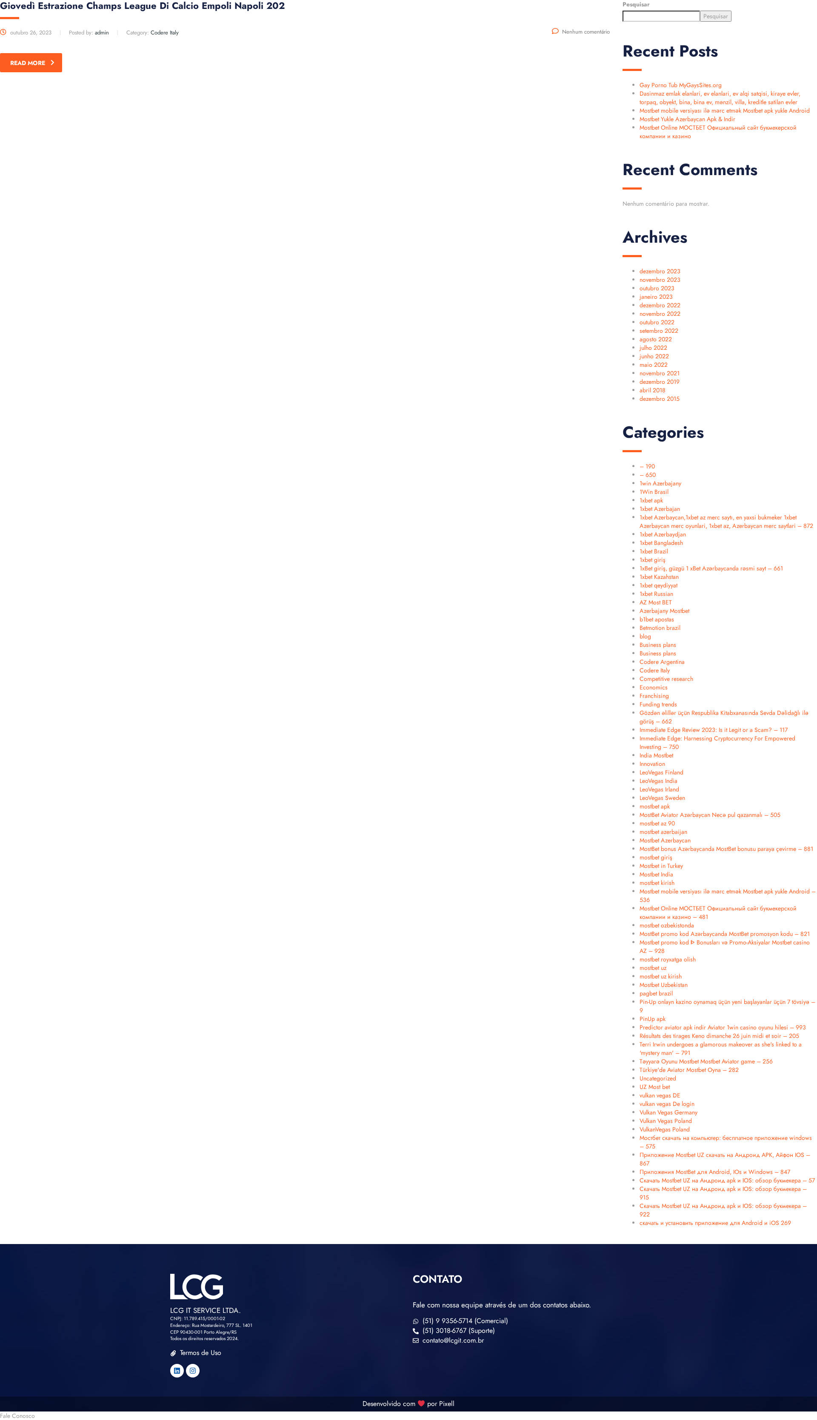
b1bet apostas (657, 619)
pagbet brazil (656, 993)
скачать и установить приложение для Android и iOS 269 (715, 1223)
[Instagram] (193, 1370)
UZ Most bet (655, 1087)
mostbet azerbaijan (663, 832)
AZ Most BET (656, 602)
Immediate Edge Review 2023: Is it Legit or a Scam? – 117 (714, 730)
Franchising (654, 696)
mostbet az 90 (657, 823)
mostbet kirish (657, 883)
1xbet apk (651, 500)
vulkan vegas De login (667, 1104)
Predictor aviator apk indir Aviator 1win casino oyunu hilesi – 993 (723, 1027)
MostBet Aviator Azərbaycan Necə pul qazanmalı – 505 (710, 815)
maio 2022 (654, 364)
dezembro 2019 (660, 381)
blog (645, 636)
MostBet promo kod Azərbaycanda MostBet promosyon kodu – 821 (725, 934)
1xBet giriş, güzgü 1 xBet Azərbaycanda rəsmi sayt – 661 (711, 568)
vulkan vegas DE (660, 1095)
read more (27, 63)
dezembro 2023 (660, 271)
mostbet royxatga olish (668, 959)
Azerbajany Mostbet (664, 611)
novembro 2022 (660, 313)
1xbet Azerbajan (660, 509)
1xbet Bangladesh (661, 543)
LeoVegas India (658, 781)
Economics (654, 687)
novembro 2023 (660, 279)
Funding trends (658, 704)
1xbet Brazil (654, 551)
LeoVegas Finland (661, 772)
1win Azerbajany (660, 483)
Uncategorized (658, 1078)
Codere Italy (655, 670)
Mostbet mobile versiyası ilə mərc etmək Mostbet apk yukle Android (725, 110)
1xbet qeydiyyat (658, 585)
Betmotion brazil (660, 628)
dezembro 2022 (660, 305)
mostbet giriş (656, 857)
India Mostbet (656, 755)
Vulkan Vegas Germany (668, 1112)
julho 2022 (653, 347)
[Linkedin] (177, 1370)
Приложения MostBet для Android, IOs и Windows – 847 (715, 1172)
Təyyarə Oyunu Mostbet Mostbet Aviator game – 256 (706, 1061)
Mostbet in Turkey (661, 866)
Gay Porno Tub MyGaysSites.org (681, 85)
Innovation (652, 764)
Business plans (658, 645)
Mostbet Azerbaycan (665, 840)
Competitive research (666, 679)
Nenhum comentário (586, 32)
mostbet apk (655, 806)
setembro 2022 (659, 330)
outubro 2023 (657, 288)
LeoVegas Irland (659, 789)
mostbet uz (653, 968)
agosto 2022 (656, 339)
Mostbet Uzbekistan (664, 985)
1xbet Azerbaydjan (663, 534)
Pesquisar (636, 4)
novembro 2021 (660, 373)
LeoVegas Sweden (662, 798)
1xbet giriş (653, 560)
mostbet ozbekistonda (667, 925)
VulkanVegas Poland (665, 1129)
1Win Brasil (654, 492)
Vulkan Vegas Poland (666, 1121)
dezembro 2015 (660, 398)
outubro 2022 (657, 322)
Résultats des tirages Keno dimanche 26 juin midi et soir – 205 (719, 1036)
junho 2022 (654, 356)
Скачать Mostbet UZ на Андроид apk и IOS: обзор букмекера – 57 (727, 1180)
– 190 (647, 466)
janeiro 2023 (656, 296)
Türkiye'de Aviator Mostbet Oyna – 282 (689, 1070)
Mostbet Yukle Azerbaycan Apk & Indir (687, 119)
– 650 (648, 474)
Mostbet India (656, 874)
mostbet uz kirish (661, 976)
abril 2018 (653, 390)
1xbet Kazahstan (659, 577)
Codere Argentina (662, 662)
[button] (408, 1415)
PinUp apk (653, 1019)
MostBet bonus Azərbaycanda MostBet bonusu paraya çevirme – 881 (726, 849)
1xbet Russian (656, 594)
